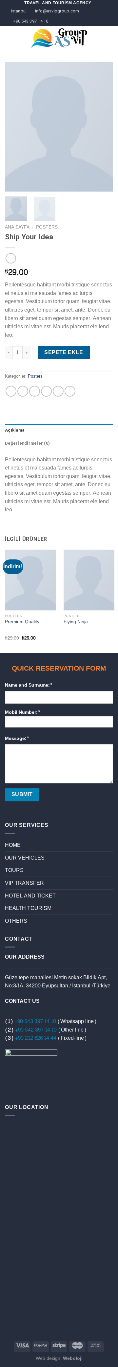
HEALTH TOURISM (28, 908)
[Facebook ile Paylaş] (22, 391)
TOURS (14, 870)
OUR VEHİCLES (25, 858)
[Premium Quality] (30, 580)
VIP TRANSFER (24, 883)
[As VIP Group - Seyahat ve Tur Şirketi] (59, 37)
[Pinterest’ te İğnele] (58, 391)
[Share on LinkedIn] (70, 391)
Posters (47, 227)
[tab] (59, 430)
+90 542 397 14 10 (36, 1029)
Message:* (17, 738)
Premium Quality (22, 622)
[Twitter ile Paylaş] (34, 391)
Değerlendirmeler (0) (27, 443)
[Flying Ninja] (89, 580)
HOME (13, 845)
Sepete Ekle (63, 352)
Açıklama (14, 430)
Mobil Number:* (22, 712)
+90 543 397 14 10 (35, 1021)
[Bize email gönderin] (106, 42)
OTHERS (16, 921)
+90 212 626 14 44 (35, 1038)
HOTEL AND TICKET (30, 895)
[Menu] (9, 38)
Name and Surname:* (28, 685)
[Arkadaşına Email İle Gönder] (46, 391)
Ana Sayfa (17, 227)
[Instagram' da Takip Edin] (106, 33)
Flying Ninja (76, 622)
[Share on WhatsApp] (11, 391)
